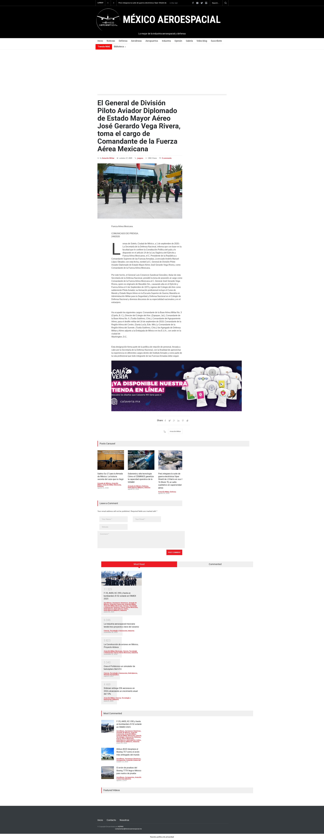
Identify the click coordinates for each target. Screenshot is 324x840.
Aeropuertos (152, 40)
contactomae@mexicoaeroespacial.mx (128, 829)
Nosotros (124, 820)
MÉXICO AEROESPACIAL (172, 19)
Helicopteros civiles (121, 609)
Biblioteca (119, 46)
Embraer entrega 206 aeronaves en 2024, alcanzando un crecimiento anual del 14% (121, 691)
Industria (166, 40)
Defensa (123, 40)
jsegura (140, 158)
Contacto (111, 820)
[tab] (139, 565)
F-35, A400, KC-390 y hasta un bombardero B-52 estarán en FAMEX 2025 (120, 596)
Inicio (100, 40)
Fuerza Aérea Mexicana (129, 607)
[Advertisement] (162, 68)
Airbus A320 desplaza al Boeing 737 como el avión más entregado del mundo (127, 752)
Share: (160, 420)
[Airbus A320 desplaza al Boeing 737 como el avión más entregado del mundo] (107, 754)
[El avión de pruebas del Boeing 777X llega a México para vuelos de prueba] (107, 772)
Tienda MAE (103, 46)
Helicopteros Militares (136, 488)
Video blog (202, 40)
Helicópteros (108, 609)
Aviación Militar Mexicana (112, 485)
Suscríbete (216, 40)
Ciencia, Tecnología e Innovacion (115, 631)
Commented (215, 564)
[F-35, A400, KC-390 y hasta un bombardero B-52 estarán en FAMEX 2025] (121, 578)
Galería (189, 40)
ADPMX (120, 826)
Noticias (111, 40)
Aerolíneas (136, 40)
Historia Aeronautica (111, 675)
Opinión (178, 40)
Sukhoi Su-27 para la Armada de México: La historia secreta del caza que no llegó (142, 3)
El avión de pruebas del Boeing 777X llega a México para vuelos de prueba (128, 770)
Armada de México (104, 483)
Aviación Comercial (117, 604)
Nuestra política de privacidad (162, 837)
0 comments (166, 158)
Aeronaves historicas (120, 603)
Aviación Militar (108, 158)
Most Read (139, 564)
